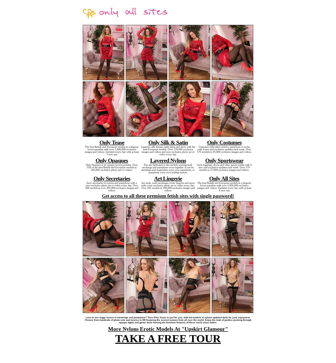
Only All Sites (224, 178)
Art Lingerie (168, 178)
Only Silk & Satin (168, 142)
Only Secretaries (111, 178)
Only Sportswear (224, 160)
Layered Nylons (168, 160)
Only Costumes (224, 142)
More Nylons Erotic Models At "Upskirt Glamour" (168, 329)
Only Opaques (112, 160)
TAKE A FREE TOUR (168, 338)
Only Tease (111, 142)
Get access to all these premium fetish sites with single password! (168, 196)
